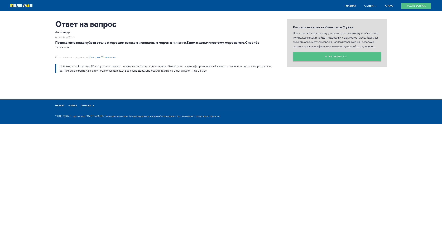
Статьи (368, 5)
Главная (350, 5)
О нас (389, 5)
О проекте (87, 105)
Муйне (72, 105)
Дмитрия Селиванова (102, 57)
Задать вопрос (416, 5)
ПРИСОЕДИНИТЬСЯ (337, 56)
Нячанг (60, 105)
